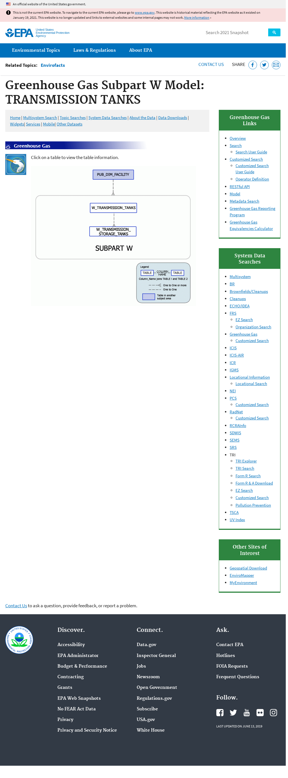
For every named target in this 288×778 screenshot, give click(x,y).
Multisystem (240, 276)
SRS (233, 447)
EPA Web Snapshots (79, 698)
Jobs (141, 666)
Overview (238, 138)
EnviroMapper (242, 575)
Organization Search (253, 326)
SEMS (234, 440)
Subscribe (147, 709)
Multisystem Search (40, 117)
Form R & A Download (254, 483)
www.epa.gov (145, 12)
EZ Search (244, 319)
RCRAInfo (238, 425)
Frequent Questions (237, 677)
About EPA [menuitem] (140, 50)
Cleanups (238, 298)
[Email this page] (276, 65)
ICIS (233, 347)
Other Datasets (69, 124)
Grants (64, 687)
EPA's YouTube (246, 712)
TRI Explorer (246, 461)
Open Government (157, 687)
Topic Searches (73, 117)
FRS (233, 313)
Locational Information (250, 377)
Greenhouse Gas (243, 334)
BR (232, 283)
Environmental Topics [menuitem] (36, 50)
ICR (233, 362)
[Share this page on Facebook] (252, 65)
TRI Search (245, 468)
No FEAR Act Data (76, 709)
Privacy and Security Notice (87, 730)
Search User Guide (251, 152)
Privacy (65, 719)
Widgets (17, 124)
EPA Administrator (78, 655)
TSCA (234, 512)
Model (235, 193)
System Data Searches (107, 117)
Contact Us (211, 64)
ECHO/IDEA (239, 306)
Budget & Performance (82, 666)
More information (196, 17)
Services (33, 124)
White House (151, 730)
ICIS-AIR (237, 355)
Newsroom (148, 677)
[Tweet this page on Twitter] (264, 65)
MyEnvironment (243, 582)
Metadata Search (244, 201)
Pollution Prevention (253, 505)
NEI (233, 390)
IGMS (234, 370)
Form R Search (248, 475)
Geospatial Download (248, 568)
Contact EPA (229, 644)
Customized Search (246, 159)
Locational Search (251, 383)
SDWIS (235, 432)
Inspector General (156, 655)
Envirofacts (53, 65)
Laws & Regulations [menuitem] (94, 50)
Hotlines (225, 655)
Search (274, 32)
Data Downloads (172, 117)
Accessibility (71, 644)
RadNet (236, 411)
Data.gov (146, 644)
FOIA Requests (232, 666)
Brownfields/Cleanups (249, 291)
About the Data (142, 117)
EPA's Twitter (233, 712)
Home (15, 117)
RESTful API (240, 186)
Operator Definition (252, 179)
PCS (233, 398)
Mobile (49, 124)
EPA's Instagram (273, 712)
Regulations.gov (154, 698)
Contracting (70, 677)
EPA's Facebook (220, 712)
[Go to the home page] (19, 33)
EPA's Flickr (260, 712)
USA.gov (146, 719)
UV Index (237, 519)
